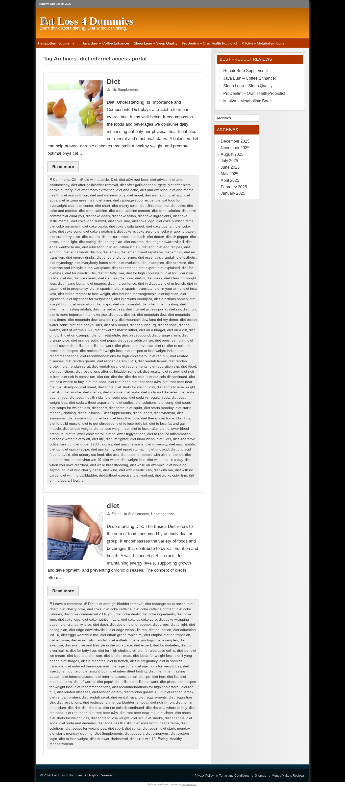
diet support (142, 413)
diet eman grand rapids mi (142, 252)
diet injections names (171, 299)
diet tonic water (61, 439)
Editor (116, 514)
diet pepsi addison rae (135, 340)
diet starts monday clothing (71, 733)
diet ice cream (85, 278)
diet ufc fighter (117, 439)
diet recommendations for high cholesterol (113, 356)
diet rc (160, 346)
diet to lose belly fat (131, 423)
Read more (63, 166)
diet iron (189, 309)
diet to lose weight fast (111, 429)
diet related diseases (73, 692)
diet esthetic (186, 257)
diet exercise (176, 263)
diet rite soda (96, 382)
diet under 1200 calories (92, 444)
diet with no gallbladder (78, 475)
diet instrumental (126, 304)
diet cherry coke (125, 206)
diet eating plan (110, 242)
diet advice (158, 180)
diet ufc (98, 439)
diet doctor (155, 237)
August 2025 (232, 154)
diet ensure (106, 257)
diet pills (76, 346)
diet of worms (84, 682)
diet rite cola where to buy (166, 708)
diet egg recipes (169, 247)
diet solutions (146, 402)
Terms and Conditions (234, 775)
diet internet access (108, 309)
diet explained (169, 268)
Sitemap (260, 775)
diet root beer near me (138, 713)
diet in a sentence (122, 283)
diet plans (123, 346)
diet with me (163, 470)
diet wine (110, 470)
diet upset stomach (131, 449)
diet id (140, 278)
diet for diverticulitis (80, 273)
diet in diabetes (150, 283)
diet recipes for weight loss (101, 351)
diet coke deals (98, 216)
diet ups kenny (102, 449)
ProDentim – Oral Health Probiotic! (209, 43)
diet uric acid (159, 449)
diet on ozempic (77, 335)
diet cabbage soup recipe (133, 200)
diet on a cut (177, 330)
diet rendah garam (80, 361)
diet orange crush (166, 335)
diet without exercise (115, 475)
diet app (175, 195)
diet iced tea (108, 278)
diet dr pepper (177, 237)
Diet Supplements (117, 413)
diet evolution (129, 263)
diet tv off (83, 439)
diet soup (182, 402)
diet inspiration (82, 304)
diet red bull (159, 356)
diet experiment (124, 268)
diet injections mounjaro (133, 299)
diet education (93, 247)
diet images (96, 283)
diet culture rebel (115, 237)
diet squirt (134, 408)
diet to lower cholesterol (85, 434)
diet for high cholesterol (144, 273)
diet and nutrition (74, 195)
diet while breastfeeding (109, 465)
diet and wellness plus (107, 195)
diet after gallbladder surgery (143, 185)
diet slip (56, 392)
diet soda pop (116, 397)
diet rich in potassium (78, 377)
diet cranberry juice (65, 237)
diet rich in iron (162, 702)
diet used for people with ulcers (145, 455)
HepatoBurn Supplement (58, 43)
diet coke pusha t (160, 226)
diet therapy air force (157, 418)
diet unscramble (182, 444)
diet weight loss (133, 460)
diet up (55, 449)
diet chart (102, 206)
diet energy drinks (80, 257)
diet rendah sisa (104, 366)
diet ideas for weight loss (153, 656)
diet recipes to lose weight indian (151, 351)
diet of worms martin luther (116, 330)
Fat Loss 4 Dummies (67, 775)
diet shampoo (67, 387)
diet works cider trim (171, 475)
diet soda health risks (87, 397)
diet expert (147, 268)
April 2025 (230, 180)
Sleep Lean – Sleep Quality (155, 43)
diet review (170, 371)
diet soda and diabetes (159, 392)
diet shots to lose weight (176, 387)
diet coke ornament (65, 226)
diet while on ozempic (147, 465)
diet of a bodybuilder (86, 325)
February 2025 (234, 187)
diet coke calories (166, 211)
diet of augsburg (143, 325)
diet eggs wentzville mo (82, 252)
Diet (113, 81)
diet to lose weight (77, 429)
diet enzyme (126, 257)
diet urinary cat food (88, 455)
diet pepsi (108, 340)
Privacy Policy (204, 775)
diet (113, 506)
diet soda (132, 392)
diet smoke (72, 392)
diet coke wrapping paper (175, 231)
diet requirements (133, 366)
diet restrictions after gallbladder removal (108, 371)
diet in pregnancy (74, 288)
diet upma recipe (75, 449)
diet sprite (117, 408)
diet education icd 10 (123, 247)
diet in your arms (168, 288)
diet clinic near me (154, 206)
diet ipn (175, 309)
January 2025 (233, 193)
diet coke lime (119, 221)
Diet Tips (183, 418)
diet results (151, 371)
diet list (129, 315)
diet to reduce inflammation (169, 434)
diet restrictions (62, 371)
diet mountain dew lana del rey (92, 320)
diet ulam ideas (142, 439)
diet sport (99, 408)
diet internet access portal (146, 309)
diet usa (112, 455)
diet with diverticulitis (135, 470)
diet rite (117, 377)
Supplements (128, 90)
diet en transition (177, 635)
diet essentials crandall (156, 257)
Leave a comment (67, 604)
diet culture (91, 237)
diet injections (122, 666)
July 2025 (229, 161)
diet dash (138, 237)
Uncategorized (162, 514)
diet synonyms (157, 733)
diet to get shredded (98, 423)
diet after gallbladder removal (94, 185)
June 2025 (230, 167)
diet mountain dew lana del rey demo (148, 320)
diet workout (143, 475)
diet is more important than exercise (78, 315)
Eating (163, 739)
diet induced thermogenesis (134, 294)
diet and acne (127, 190)
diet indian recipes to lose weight (84, 294)
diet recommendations (92, 687)
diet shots (105, 387)
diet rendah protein (65, 697)
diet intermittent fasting (160, 304)
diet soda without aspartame (91, 402)
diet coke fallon (124, 216)
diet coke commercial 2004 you (89, 614)
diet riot (103, 377)
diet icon (126, 278)
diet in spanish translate (134, 288)
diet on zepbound (136, 335)
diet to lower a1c (144, 429)
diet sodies (125, 402)
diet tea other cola (124, 418)
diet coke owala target (126, 226)
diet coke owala (94, 226)
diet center (85, 206)
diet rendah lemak (152, 361)
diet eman (111, 252)
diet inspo (103, 304)
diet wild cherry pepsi (84, 470)
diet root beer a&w (146, 382)
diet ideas (154, 278)
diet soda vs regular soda (149, 397)
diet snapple (112, 392)
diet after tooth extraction (94, 190)
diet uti (178, 455)
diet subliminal (89, 413)
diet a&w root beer (133, 180)
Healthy (77, 480)
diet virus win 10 (88, 460)
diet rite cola (134, 377)
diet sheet (88, 387)
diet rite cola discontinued (166, 377)
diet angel (135, 195)
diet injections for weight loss (89, 299)
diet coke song (69, 231)
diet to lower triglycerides (125, 434)
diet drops (161, 624)
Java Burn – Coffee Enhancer (105, 43)
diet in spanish (101, 288)
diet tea (102, 418)
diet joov (115, 315)
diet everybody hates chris (95, 263)
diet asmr (103, 200)
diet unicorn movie (128, 444)
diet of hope (167, 325)
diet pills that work (99, 346)
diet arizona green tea (76, 200)
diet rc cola (176, 346)
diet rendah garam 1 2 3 (116, 361)
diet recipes (69, 351)
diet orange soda (84, 340)
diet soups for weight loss (70, 408)
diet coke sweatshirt (99, 231)
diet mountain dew (151, 315)
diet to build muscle (65, 423)
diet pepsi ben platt (170, 340)
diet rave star (143, 346)
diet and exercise (153, 190)
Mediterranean (61, 744)
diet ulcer (164, 439)
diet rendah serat (76, 366)
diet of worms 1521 (77, 330)
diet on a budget (152, 330)
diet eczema (134, 242)
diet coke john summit (88, 221)
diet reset (188, 366)
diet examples (153, 263)
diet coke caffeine (93, 211)
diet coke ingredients (154, 216)
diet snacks (92, 392)
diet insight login (95, 671)
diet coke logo (143, 221)
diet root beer (119, 382)
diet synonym (164, 413)
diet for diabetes (166, 645)
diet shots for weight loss (135, 387)
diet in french (174, 283)
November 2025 (235, 148)
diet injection (168, 294)
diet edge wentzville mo (128, 630)
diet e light (69, 242)
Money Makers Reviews (288, 775)
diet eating (87, 242)
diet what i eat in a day (165, 460)
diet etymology (61, 263)
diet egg (148, 247)
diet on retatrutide (106, 335)
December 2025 (235, 141)
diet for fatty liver (111, 273)
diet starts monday (159, 408)
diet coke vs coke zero (135, 231)
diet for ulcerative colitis (156, 651)
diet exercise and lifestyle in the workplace (98, 645)
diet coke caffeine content (129, 211)
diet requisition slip (164, 366)
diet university (156, 444)
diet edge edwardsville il (165, 242)
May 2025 (229, 174)
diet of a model (116, 325)
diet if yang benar (71, 283)
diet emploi (173, 252)
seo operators (189, 784)
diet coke (178, 206)
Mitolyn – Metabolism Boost (263, 43)
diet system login (81, 418)
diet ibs (66, 278)
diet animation (156, 195)
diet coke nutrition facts (174, 221)
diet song (166, 402)
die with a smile (96, 180)
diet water (111, 460)
